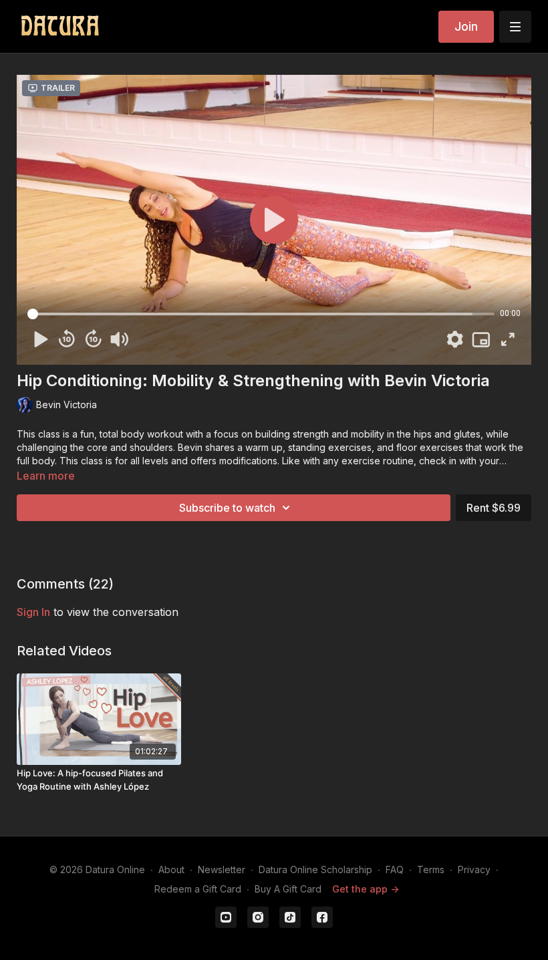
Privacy (474, 869)
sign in (33, 612)
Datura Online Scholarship (315, 869)
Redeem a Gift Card (197, 889)
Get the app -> (365, 889)
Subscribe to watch (227, 507)
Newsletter (221, 869)
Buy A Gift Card (288, 889)
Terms (430, 869)
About (171, 869)
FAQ (395, 869)
